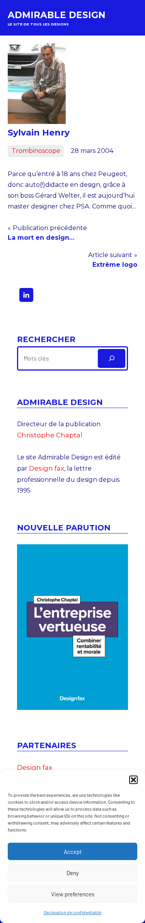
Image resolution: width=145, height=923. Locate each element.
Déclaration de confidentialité (72, 912)
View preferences (72, 894)
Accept (73, 851)
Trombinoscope (36, 150)
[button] (133, 780)
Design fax (46, 468)
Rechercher (46, 339)
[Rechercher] (111, 358)
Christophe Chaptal (49, 435)
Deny (73, 872)
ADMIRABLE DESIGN (57, 15)
